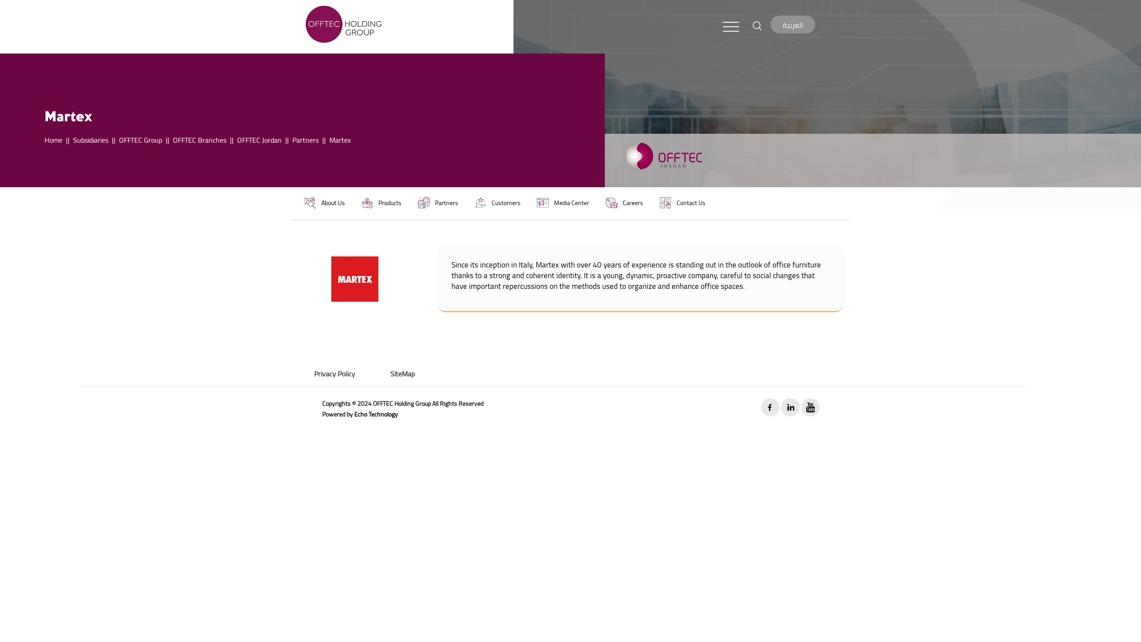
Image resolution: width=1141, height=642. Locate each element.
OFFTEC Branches (199, 140)
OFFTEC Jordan (259, 140)
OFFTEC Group (140, 140)
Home (53, 140)
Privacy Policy (334, 373)
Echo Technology (376, 414)
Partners (305, 140)
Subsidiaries (90, 140)
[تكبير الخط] (757, 25)
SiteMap (402, 373)
